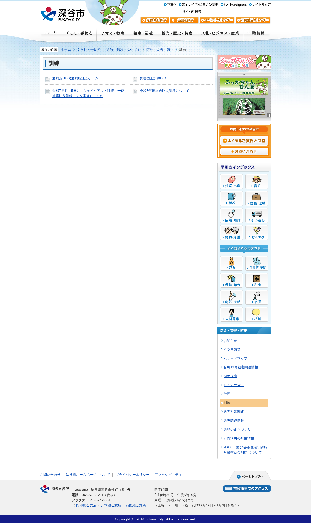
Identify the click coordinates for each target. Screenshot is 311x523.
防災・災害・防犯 (159, 49)
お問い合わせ (50, 475)
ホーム (66, 49)
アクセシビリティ (168, 475)
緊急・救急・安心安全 (123, 49)
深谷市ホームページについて (88, 475)
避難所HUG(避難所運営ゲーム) (76, 78)
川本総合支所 (111, 505)
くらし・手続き (89, 49)
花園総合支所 (136, 505)
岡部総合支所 (86, 505)
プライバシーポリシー (132, 475)
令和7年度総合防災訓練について (164, 91)
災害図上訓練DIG (153, 78)
